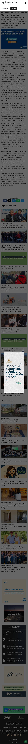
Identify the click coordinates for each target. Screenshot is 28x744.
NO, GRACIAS (5, 8)
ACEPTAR (14, 8)
